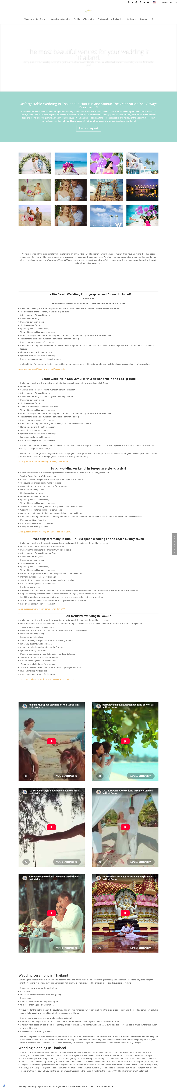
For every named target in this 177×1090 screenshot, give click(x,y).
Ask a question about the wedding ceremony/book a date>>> (45, 461)
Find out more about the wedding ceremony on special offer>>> (46, 679)
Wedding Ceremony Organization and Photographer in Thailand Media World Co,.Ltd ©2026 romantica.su (66, 1086)
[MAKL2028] (71, 200)
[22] (106, 173)
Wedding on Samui (59, 19)
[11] (142, 225)
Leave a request (88, 128)
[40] (35, 225)
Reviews (143, 19)
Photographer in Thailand (109, 19)
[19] (35, 200)
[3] (142, 173)
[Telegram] (132, 2)
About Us (173, 2)
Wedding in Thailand (83, 19)
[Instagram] (136, 2)
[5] (142, 200)
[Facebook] (140, 2)
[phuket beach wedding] (71, 174)
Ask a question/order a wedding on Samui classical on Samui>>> (47, 532)
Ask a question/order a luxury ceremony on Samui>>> (42, 609)
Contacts (164, 2)
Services (130, 19)
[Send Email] (148, 2)
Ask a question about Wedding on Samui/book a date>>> (43, 369)
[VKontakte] (144, 2)
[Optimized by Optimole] (4, 1085)
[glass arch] (106, 226)
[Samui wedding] (35, 173)
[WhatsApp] (129, 2)
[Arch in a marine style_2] (106, 200)
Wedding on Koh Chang (34, 19)
